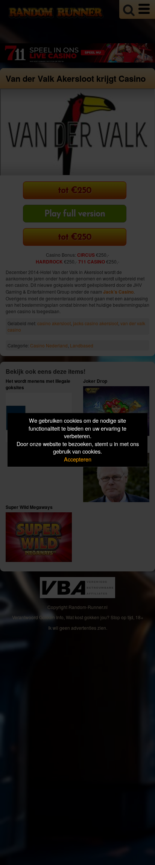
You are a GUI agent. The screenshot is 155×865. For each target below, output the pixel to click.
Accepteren (77, 459)
